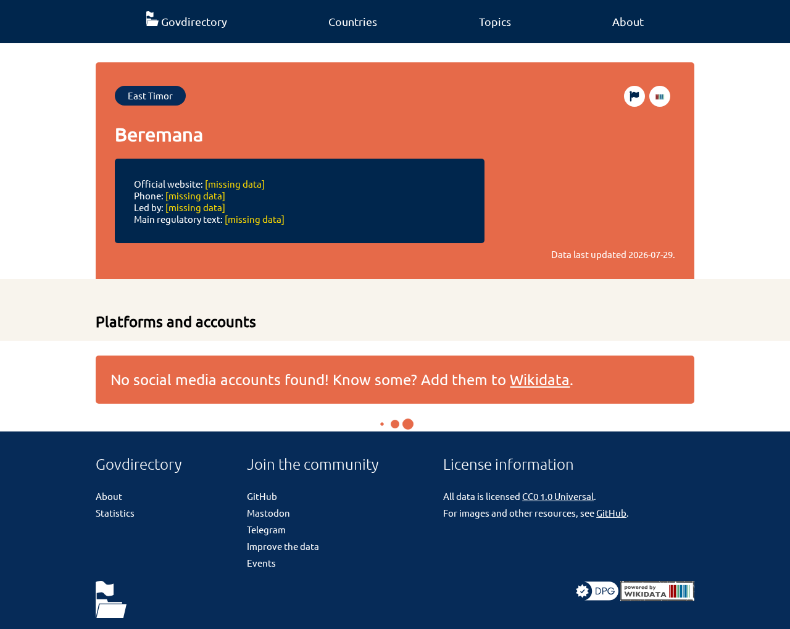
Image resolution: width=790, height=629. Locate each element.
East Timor (150, 95)
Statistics (115, 513)
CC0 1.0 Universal (558, 496)
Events (261, 563)
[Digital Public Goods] (597, 597)
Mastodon (268, 513)
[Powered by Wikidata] (657, 597)
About (628, 21)
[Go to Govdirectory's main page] (111, 600)
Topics (495, 21)
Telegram (266, 529)
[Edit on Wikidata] (659, 96)
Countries (352, 21)
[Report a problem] (634, 96)
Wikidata (540, 379)
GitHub (262, 496)
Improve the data (283, 546)
